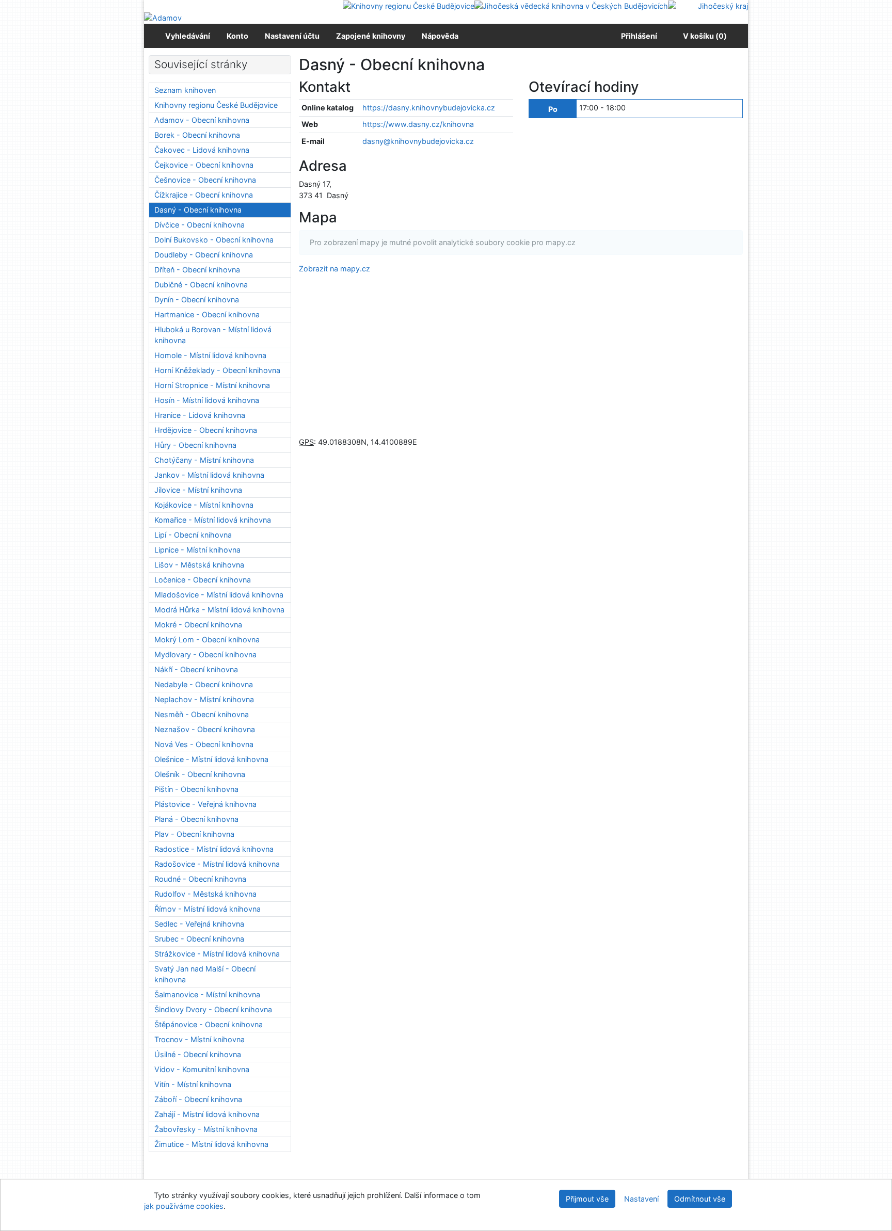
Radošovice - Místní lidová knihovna (217, 864)
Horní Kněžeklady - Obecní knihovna (217, 370)
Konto (237, 35)
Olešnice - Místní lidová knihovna (211, 759)
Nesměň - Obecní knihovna (201, 714)
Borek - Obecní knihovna (197, 135)
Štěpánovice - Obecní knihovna (208, 1024)
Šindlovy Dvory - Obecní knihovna (213, 1009)
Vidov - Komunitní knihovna (201, 1069)
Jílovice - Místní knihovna (198, 489)
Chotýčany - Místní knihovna (204, 460)
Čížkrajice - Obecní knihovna (203, 194)
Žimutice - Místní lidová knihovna (211, 1144)
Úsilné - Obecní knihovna (197, 1054)
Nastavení (641, 1198)
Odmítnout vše (699, 1198)
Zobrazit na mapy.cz (334, 268)
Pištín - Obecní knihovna (196, 789)
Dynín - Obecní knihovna (196, 299)
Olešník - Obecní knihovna (199, 774)
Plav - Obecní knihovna (194, 834)
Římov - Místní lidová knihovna (207, 908)
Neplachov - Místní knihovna (204, 699)
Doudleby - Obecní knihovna (203, 254)
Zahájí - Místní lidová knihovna (207, 1114)
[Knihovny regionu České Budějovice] (408, 5)
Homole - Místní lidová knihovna (210, 355)
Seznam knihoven (185, 90)
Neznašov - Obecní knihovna (204, 729)
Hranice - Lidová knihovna (199, 415)
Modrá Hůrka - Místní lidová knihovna (219, 609)
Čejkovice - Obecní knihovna (203, 164)
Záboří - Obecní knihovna (198, 1099)
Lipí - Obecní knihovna (193, 534)
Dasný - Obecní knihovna (198, 209)
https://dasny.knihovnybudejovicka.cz (428, 107)
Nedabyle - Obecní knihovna (203, 684)
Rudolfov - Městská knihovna (205, 893)
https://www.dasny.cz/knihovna (418, 124)
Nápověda (440, 35)
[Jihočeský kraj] (708, 5)
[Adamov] (163, 17)
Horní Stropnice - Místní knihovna (212, 385)
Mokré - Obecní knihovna (198, 624)
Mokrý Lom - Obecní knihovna (207, 639)
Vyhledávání (187, 35)
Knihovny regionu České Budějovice (216, 105)
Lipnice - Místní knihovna (197, 549)
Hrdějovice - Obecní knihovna (205, 430)
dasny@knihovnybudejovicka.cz (418, 141)
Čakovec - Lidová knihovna (201, 149)
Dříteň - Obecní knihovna (197, 269)
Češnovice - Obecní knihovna (205, 179)
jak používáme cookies (184, 1206)
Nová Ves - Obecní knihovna (203, 744)
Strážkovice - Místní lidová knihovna (217, 953)
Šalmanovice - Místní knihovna (207, 994)
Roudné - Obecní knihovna (200, 878)
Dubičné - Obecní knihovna (201, 284)
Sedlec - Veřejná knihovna (199, 923)
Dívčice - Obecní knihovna (199, 224)
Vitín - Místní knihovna (192, 1084)
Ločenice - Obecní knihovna (202, 579)
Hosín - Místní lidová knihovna (206, 400)
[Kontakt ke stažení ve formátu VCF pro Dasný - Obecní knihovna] (363, 86)
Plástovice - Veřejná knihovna (205, 804)
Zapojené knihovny (370, 35)
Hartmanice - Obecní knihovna (207, 314)
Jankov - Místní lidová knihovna (209, 475)
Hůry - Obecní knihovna (195, 445)
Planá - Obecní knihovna (196, 819)
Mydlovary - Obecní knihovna (205, 654)
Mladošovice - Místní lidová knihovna (218, 594)
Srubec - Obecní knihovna (199, 938)
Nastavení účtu (292, 35)
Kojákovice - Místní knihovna (203, 504)
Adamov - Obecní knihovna (201, 120)
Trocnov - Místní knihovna (199, 1039)
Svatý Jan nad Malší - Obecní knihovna (205, 974)
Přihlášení (637, 35)
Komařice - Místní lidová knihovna (212, 519)
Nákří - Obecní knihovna (196, 669)
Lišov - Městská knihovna (199, 564)
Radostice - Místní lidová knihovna (214, 849)
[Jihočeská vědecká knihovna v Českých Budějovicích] (571, 5)
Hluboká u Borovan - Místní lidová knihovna (213, 335)
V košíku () (705, 35)
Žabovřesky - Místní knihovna (206, 1129)
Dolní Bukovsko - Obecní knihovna (214, 239)
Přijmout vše (587, 1198)
